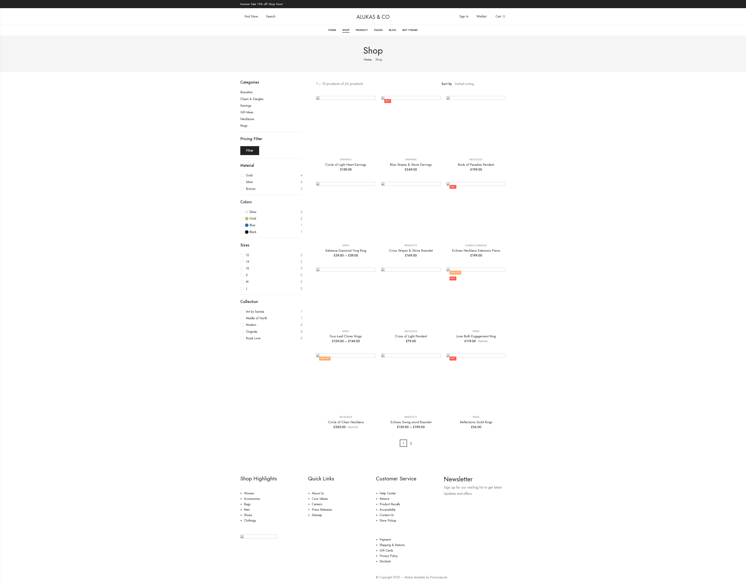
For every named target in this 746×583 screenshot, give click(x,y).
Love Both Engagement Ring (476, 336)
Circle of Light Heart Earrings (345, 164)
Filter (249, 150)
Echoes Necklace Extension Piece (476, 250)
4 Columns (504, 84)
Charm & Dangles (476, 245)
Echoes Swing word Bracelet (410, 422)
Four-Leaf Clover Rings (346, 336)
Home (368, 59)
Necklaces (476, 159)
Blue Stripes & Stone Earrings (411, 164)
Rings (345, 245)
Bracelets (411, 245)
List (487, 84)
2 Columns (493, 84)
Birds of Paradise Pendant (476, 164)
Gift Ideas (246, 112)
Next (418, 443)
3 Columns (498, 84)
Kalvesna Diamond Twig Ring (345, 250)
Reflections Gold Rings (476, 422)
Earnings (345, 159)
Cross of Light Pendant (411, 336)
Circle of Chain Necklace (346, 422)
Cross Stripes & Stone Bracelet (411, 250)
